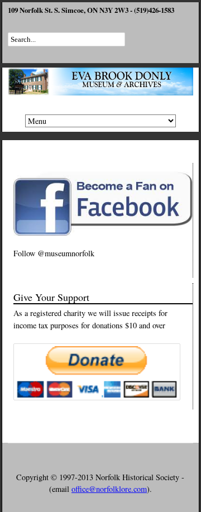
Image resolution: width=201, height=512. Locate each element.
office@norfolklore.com (109, 489)
